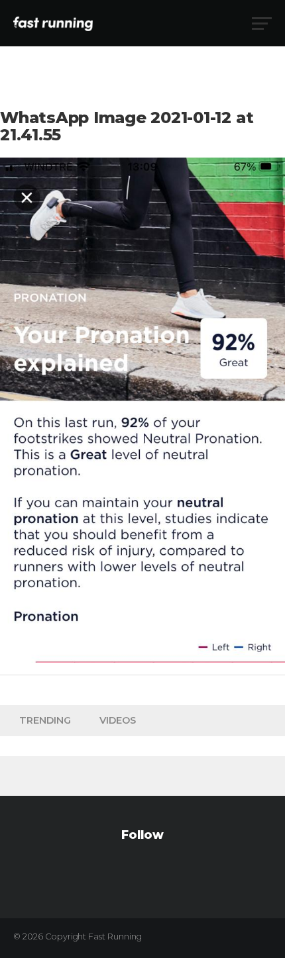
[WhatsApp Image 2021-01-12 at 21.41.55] (142, 659)
